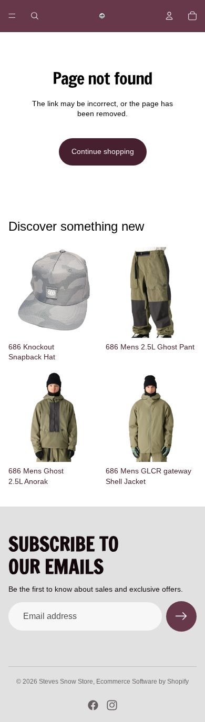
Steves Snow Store (66, 681)
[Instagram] (112, 705)
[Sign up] (181, 616)
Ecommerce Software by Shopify (142, 681)
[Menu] (12, 16)
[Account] (169, 15)
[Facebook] (93, 705)
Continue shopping (102, 151)
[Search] (34, 15)
